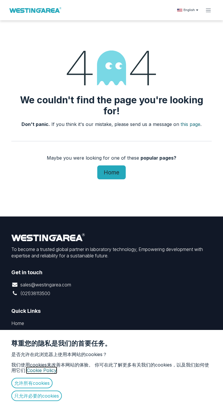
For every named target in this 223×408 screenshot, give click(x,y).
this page (190, 124)
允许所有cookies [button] (32, 383)
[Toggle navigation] (208, 10)
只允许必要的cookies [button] (36, 396)
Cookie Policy (41, 370)
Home (111, 172)
